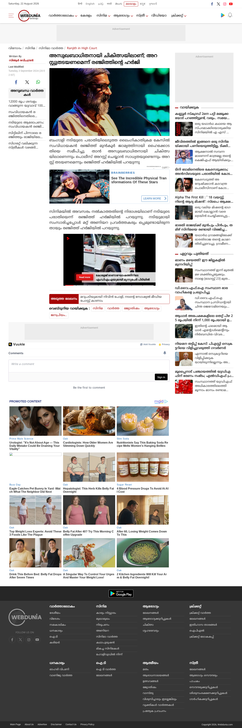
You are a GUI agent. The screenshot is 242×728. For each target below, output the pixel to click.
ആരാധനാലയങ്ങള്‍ (156, 675)
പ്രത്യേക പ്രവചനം (154, 711)
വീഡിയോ (159, 16)
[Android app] (121, 593)
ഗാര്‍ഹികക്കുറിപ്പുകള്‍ (204, 699)
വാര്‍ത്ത (113, 309)
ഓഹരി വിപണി (59, 669)
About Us (29, 724)
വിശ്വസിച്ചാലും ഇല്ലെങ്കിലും (160, 699)
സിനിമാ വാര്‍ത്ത (51, 48)
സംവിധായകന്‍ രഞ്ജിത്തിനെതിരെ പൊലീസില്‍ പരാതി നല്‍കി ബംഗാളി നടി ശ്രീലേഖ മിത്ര (26, 114)
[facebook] (212, 4)
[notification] (229, 15)
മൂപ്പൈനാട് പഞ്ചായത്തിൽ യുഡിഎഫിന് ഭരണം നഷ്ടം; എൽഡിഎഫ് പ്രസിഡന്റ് (203, 374)
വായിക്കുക (189, 108)
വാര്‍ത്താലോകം (61, 16)
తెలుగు (118, 4)
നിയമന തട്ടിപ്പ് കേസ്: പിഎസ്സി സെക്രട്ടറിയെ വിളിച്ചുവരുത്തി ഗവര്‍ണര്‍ (203, 346)
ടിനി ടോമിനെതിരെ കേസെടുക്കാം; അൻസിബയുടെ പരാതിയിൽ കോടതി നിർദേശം (202, 172)
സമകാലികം (58, 625)
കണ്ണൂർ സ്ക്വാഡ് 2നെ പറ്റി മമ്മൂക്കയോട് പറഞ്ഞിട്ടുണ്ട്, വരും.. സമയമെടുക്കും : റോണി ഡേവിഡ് (202, 116)
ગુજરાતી (153, 4)
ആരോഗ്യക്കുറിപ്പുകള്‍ (157, 619)
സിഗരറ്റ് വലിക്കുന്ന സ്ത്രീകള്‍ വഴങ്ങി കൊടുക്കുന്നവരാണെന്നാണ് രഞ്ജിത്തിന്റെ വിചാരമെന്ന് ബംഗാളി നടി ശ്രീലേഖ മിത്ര (23, 145)
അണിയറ (102, 631)
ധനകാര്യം (56, 631)
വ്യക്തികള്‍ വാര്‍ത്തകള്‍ (158, 705)
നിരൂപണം (102, 625)
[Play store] (222, 15)
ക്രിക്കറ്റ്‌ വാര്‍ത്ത (200, 613)
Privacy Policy (87, 724)
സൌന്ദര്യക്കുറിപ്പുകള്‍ (204, 687)
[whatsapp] (38, 82)
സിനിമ (102, 16)
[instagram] (224, 4)
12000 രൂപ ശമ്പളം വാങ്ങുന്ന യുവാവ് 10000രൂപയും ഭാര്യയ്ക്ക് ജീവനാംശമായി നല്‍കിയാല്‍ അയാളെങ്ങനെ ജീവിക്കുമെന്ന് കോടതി (27, 104)
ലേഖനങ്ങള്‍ (151, 613)
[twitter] (218, 4)
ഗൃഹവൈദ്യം (151, 631)
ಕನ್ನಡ (142, 4)
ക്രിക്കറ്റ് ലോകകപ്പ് (202, 637)
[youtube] (230, 4)
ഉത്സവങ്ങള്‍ (150, 681)
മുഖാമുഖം (103, 619)
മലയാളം (131, 4)
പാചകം (195, 681)
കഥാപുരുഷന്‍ (105, 642)
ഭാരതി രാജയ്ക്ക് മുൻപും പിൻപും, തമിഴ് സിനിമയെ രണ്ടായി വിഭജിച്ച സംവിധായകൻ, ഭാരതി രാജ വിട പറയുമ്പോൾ (204, 227)
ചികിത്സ (148, 625)
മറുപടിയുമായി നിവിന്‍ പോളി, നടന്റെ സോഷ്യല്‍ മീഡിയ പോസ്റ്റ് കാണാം (121, 299)
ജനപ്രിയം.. (59, 315)
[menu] (12, 15)
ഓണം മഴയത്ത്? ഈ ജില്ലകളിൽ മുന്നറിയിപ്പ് (200, 262)
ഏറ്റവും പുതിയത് (194, 254)
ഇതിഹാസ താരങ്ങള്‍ (203, 625)
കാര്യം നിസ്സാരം (106, 613)
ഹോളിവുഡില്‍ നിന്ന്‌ (109, 654)
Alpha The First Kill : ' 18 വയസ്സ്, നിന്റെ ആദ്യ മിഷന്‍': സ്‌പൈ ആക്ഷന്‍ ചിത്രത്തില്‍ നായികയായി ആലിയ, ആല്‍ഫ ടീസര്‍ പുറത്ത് (204, 200)
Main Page (15, 724)
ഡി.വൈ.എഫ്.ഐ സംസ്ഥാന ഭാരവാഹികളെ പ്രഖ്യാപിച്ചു (201, 290)
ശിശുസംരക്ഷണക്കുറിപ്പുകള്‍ (208, 693)
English (90, 4)
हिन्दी (80, 4)
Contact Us (71, 724)
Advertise (42, 724)
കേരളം (86, 16)
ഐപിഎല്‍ (197, 631)
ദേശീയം (55, 613)
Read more (84, 277)
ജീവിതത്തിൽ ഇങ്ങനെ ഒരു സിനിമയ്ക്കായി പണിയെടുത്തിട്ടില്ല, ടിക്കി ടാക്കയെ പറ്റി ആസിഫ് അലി (202, 144)
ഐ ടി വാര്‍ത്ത (106, 669)
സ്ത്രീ (140, 16)
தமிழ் (100, 4)
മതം (146, 669)
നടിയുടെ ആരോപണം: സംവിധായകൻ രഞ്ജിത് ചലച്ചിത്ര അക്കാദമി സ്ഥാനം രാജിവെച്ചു (27, 124)
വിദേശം (55, 619)
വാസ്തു (148, 693)
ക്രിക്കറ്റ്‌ (177, 16)
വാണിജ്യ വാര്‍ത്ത (61, 675)
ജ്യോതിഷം (132, 309)
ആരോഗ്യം (122, 16)
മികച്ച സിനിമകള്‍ (107, 648)
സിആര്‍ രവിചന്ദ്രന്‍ (21, 60)
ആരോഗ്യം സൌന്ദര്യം (204, 675)
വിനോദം (15, 48)
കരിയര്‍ (55, 642)
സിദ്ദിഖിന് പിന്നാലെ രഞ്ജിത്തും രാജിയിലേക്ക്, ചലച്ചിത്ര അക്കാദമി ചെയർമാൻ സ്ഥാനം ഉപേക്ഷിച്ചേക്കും (27, 135)
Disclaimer (56, 724)
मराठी (109, 4)
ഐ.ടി (54, 637)
